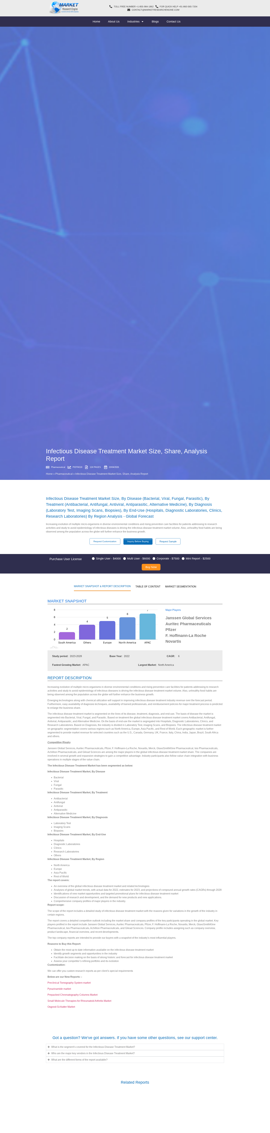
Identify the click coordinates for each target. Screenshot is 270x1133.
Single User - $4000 (108, 558)
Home (96, 21)
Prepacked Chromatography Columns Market (73, 994)
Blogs (155, 21)
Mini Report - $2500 (198, 558)
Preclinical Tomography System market (69, 982)
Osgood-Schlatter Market (61, 1006)
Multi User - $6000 (138, 558)
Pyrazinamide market (59, 989)
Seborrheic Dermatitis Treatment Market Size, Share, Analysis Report (97, 1108)
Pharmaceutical (64, 474)
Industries (133, 21)
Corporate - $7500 (168, 558)
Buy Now (151, 567)
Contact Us (173, 21)
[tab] (102, 586)
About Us (114, 21)
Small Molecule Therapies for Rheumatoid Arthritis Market (79, 1001)
